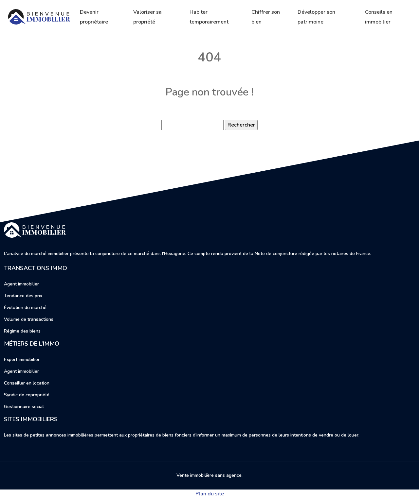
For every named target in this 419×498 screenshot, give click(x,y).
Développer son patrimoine (316, 17)
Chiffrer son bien (265, 17)
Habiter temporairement (209, 17)
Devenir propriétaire (94, 17)
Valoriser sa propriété (147, 17)
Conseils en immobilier (378, 17)
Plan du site (209, 493)
